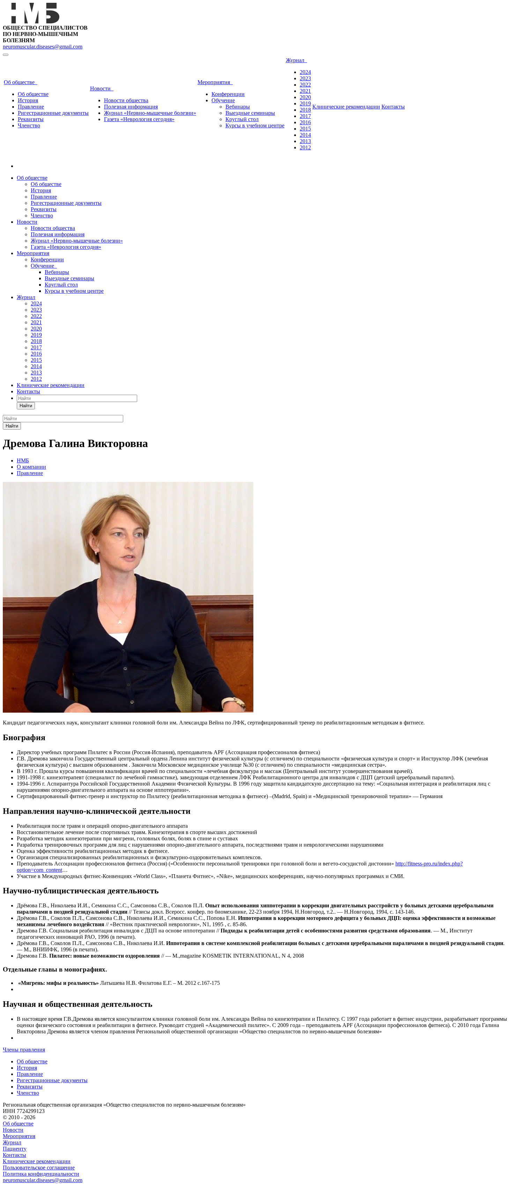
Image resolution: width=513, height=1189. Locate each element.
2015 (305, 129)
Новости (101, 88)
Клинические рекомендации (346, 107)
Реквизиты (31, 119)
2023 (305, 78)
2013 (305, 141)
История (28, 100)
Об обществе (20, 82)
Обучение (223, 100)
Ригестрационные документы (53, 113)
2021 (305, 91)
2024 (305, 72)
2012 (305, 147)
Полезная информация (131, 107)
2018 (305, 110)
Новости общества (126, 100)
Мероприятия (215, 82)
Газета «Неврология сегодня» (139, 119)
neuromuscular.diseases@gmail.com (42, 47)
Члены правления (24, 1050)
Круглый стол (242, 119)
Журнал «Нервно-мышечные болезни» (150, 113)
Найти (26, 405)
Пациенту (15, 1149)
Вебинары (237, 107)
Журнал (296, 60)
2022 (305, 85)
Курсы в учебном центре (254, 125)
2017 (305, 116)
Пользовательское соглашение (39, 1168)
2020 (305, 97)
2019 (305, 103)
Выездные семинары (250, 113)
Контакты (393, 107)
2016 (305, 122)
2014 (305, 135)
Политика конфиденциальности (41, 1174)
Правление (31, 107)
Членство (29, 125)
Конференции (228, 94)
